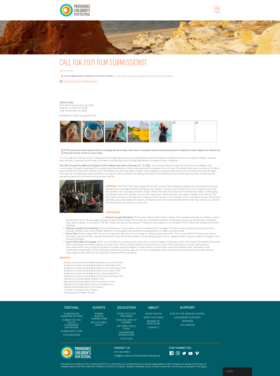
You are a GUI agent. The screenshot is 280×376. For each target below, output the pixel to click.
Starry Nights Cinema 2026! (99, 316)
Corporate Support (187, 317)
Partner (187, 321)
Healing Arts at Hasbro (126, 321)
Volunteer (187, 324)
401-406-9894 (122, 352)
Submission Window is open (71, 315)
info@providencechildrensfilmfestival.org (137, 355)
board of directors (153, 322)
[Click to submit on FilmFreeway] (79, 81)
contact (153, 327)
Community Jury (71, 331)
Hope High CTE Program (126, 315)
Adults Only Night (99, 323)
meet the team (153, 317)
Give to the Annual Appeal (187, 313)
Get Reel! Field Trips (126, 327)
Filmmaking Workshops (126, 333)
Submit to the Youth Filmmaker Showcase (71, 324)
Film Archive (71, 334)
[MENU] (217, 8)
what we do (153, 313)
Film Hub (126, 338)
